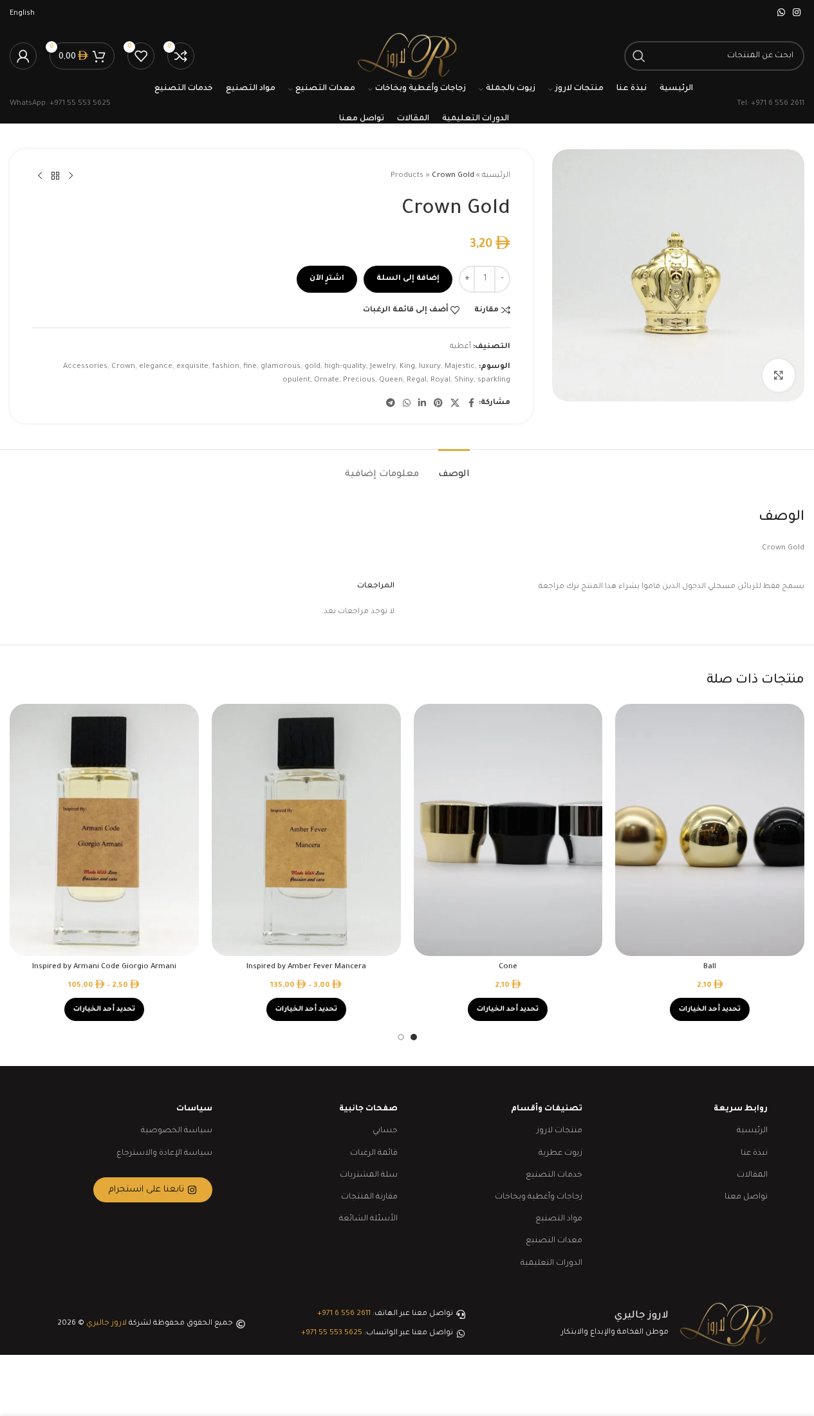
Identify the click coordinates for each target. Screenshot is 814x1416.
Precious (359, 380)
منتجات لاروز (559, 1131)
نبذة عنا (754, 1153)
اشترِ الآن (327, 279)
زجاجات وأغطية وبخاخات (538, 1197)
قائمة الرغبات (374, 1153)
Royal (440, 380)
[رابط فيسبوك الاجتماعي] (471, 404)
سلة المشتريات (369, 1175)
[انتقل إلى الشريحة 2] (401, 1037)
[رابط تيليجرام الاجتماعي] (390, 404)
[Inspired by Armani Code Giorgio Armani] (104, 829)
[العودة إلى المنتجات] (55, 176)
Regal (417, 380)
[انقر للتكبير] (779, 375)
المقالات (752, 1175)
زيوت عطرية (560, 1153)
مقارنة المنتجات (369, 1197)
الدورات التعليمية (551, 1263)
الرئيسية (496, 176)
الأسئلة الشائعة (368, 1219)
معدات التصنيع (554, 1241)
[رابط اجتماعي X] (455, 404)
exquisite (192, 367)
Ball (709, 967)
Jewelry (383, 367)
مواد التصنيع (558, 1219)
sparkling (493, 380)
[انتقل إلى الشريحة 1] (414, 1037)
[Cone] (508, 829)
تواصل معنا (746, 1197)
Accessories (85, 367)
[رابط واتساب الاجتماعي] (781, 13)
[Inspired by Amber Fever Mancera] (306, 829)
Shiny (464, 380)
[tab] (454, 468)
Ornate (326, 380)
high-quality (345, 367)
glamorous (281, 367)
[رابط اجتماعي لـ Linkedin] (422, 404)
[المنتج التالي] (40, 176)
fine (250, 367)
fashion (225, 367)
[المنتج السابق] (71, 176)
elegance (155, 367)
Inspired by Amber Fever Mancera (306, 967)
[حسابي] (23, 56)
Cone (508, 967)
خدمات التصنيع (554, 1175)
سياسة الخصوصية (176, 1131)
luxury (430, 367)
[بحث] (639, 56)
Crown (123, 367)
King (407, 367)
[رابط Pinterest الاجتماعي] (438, 404)
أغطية (460, 347)
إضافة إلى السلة (407, 279)
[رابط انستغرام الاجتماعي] (796, 13)
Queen (391, 380)
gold (312, 367)
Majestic (460, 367)
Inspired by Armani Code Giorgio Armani (104, 967)
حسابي (385, 1131)
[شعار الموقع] (407, 57)
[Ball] (709, 829)
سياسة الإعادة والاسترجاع (164, 1153)
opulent (296, 380)
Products (407, 176)
